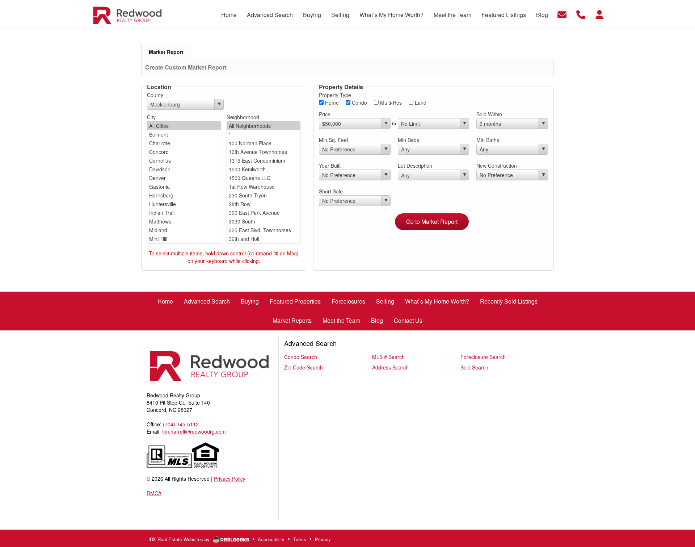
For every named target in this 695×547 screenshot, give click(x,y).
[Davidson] (184, 169)
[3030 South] (263, 221)
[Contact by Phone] (580, 13)
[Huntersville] (184, 204)
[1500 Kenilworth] (263, 169)
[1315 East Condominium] (263, 160)
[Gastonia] (184, 186)
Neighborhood (243, 117)
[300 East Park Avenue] (263, 212)
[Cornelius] (184, 160)
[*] (263, 134)
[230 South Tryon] (263, 195)
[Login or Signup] (599, 13)
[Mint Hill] (184, 238)
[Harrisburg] (184, 195)
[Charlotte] (184, 143)
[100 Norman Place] (263, 143)
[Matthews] (184, 221)
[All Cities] (184, 125)
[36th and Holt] (263, 238)
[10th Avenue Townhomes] (263, 151)
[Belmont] (184, 134)
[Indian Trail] (184, 212)
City (151, 117)
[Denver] (184, 178)
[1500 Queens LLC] (263, 178)
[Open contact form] (561, 13)
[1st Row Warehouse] (263, 186)
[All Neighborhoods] (263, 125)
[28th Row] (263, 204)
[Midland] (184, 230)
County (155, 95)
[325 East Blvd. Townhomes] (263, 230)
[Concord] (184, 151)
